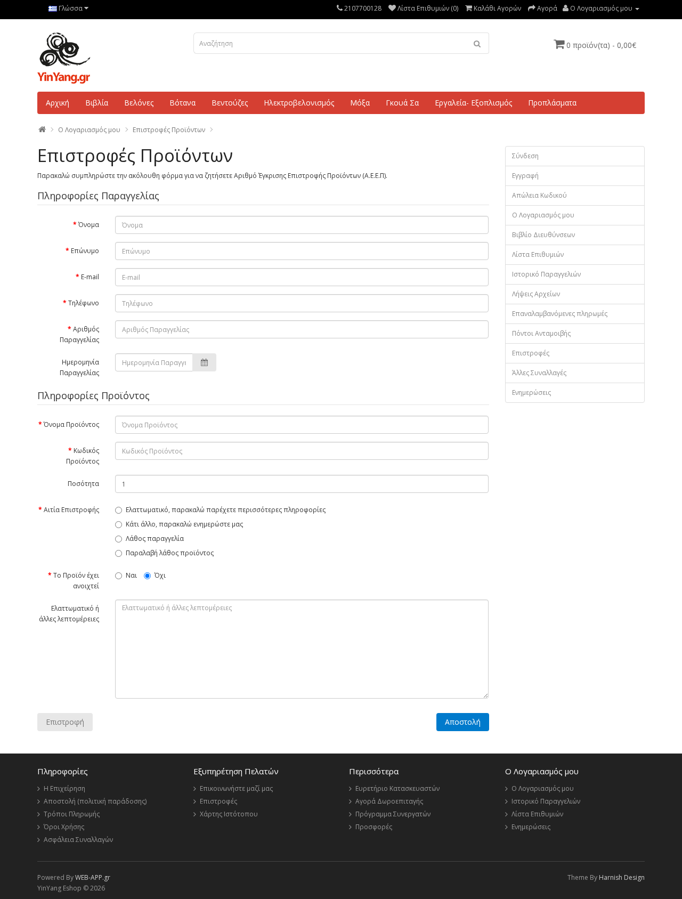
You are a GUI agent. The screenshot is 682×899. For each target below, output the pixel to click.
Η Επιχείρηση (64, 788)
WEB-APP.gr (92, 877)
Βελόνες (138, 103)
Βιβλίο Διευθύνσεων (543, 234)
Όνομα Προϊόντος (71, 424)
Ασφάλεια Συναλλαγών (78, 839)
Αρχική (57, 103)
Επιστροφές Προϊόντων (169, 129)
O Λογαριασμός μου (89, 129)
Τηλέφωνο (83, 302)
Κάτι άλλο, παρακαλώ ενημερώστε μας (184, 524)
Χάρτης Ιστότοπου (229, 814)
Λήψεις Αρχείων (536, 293)
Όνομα (88, 224)
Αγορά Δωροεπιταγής (389, 801)
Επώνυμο (85, 250)
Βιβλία (96, 103)
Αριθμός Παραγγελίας (79, 334)
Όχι (160, 575)
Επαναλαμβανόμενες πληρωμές (559, 313)
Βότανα (182, 103)
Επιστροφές (530, 353)
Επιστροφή (65, 722)
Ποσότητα (83, 483)
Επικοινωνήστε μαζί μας (236, 788)
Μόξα (360, 103)
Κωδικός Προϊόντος (82, 456)
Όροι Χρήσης (64, 826)
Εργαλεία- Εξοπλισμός (473, 103)
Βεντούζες (230, 103)
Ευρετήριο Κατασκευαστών (397, 788)
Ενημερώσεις (531, 392)
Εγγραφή (525, 175)
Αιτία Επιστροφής (71, 509)
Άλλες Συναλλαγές (539, 372)
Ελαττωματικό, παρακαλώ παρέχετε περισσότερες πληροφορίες (226, 509)
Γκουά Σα (402, 103)
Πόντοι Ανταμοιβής (541, 333)
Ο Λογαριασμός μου (543, 215)
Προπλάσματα (552, 103)
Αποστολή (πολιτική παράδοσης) (95, 801)
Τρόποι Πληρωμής (72, 814)
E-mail (90, 276)
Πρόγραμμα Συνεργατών (393, 814)
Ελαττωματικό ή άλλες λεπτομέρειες (69, 613)
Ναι (131, 575)
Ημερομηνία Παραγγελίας (79, 367)
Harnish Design (622, 877)
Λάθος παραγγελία (155, 538)
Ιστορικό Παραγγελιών (546, 274)
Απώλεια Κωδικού (539, 195)
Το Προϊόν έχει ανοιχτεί (76, 580)
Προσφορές (373, 826)
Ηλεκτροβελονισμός (299, 103)
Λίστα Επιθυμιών (538, 254)
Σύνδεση (525, 155)
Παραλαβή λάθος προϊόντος (170, 552)
